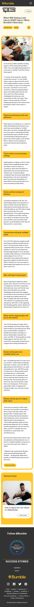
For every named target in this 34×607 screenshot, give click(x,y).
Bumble (14, 602)
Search (29, 11)
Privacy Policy (23, 596)
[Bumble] (8, 3)
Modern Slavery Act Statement (17, 593)
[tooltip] (29, 27)
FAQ (7, 589)
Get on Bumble (10, 465)
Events (13, 589)
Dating (16, 27)
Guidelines (7, 591)
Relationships (24, 515)
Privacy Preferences (17, 598)
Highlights (17, 568)
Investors (24, 591)
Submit (17, 571)
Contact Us (22, 589)
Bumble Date (8, 27)
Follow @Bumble (17, 533)
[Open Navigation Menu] (31, 3)
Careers (16, 591)
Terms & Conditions (10, 596)
